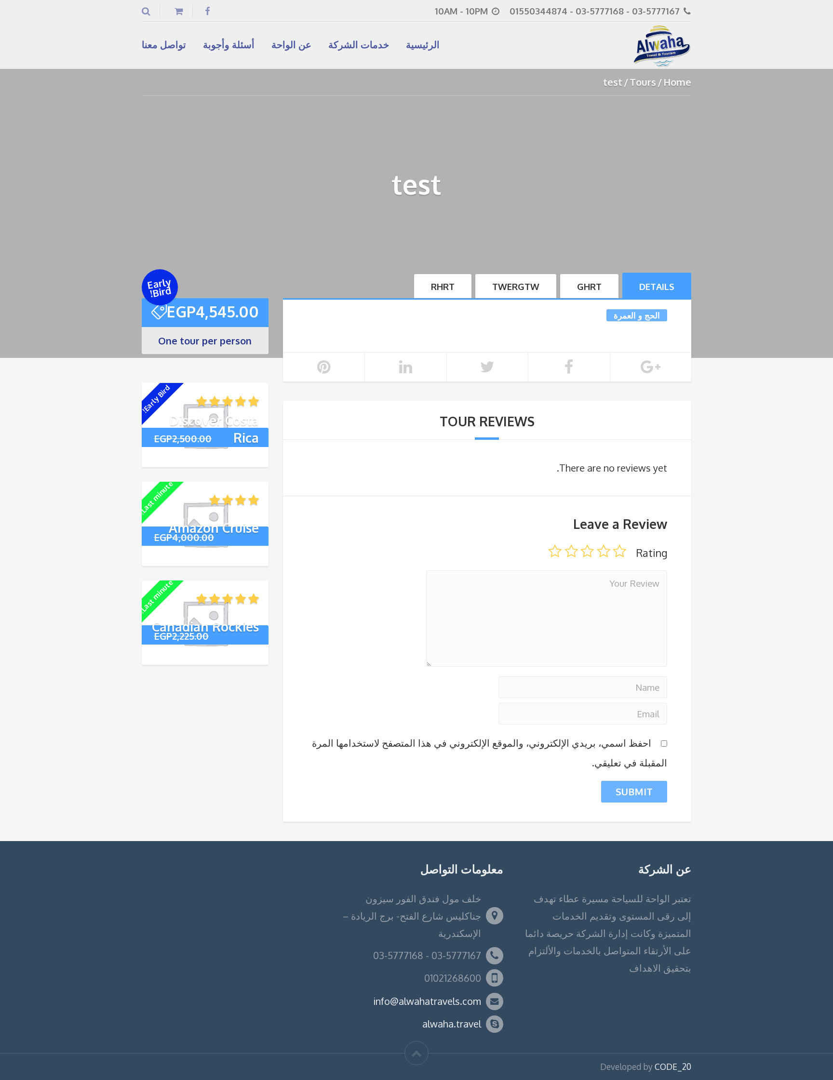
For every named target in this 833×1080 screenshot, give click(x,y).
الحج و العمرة (637, 315)
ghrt (589, 286)
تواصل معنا (164, 44)
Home (677, 82)
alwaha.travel (451, 1023)
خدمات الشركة (358, 44)
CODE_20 (673, 1066)
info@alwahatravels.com (427, 1001)
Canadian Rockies (205, 626)
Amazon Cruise (214, 528)
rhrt (443, 286)
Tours (643, 82)
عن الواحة (291, 44)
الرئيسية (423, 44)
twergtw (515, 286)
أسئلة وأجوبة (229, 44)
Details (656, 286)
